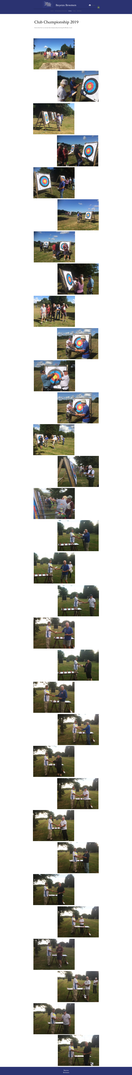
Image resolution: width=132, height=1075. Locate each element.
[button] (98, 7)
